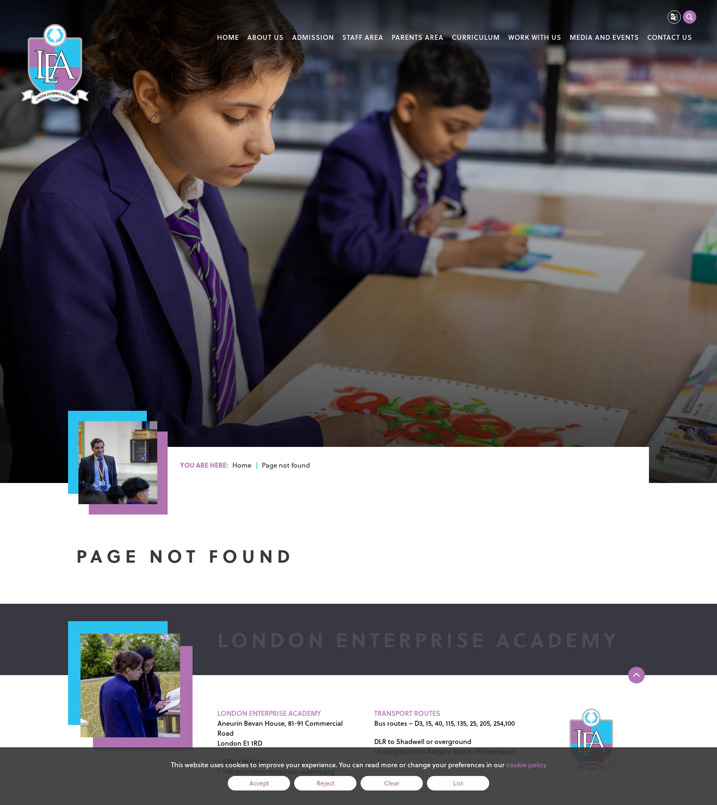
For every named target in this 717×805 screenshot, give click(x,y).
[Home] (55, 65)
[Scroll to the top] (636, 675)
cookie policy (526, 764)
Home (241, 465)
